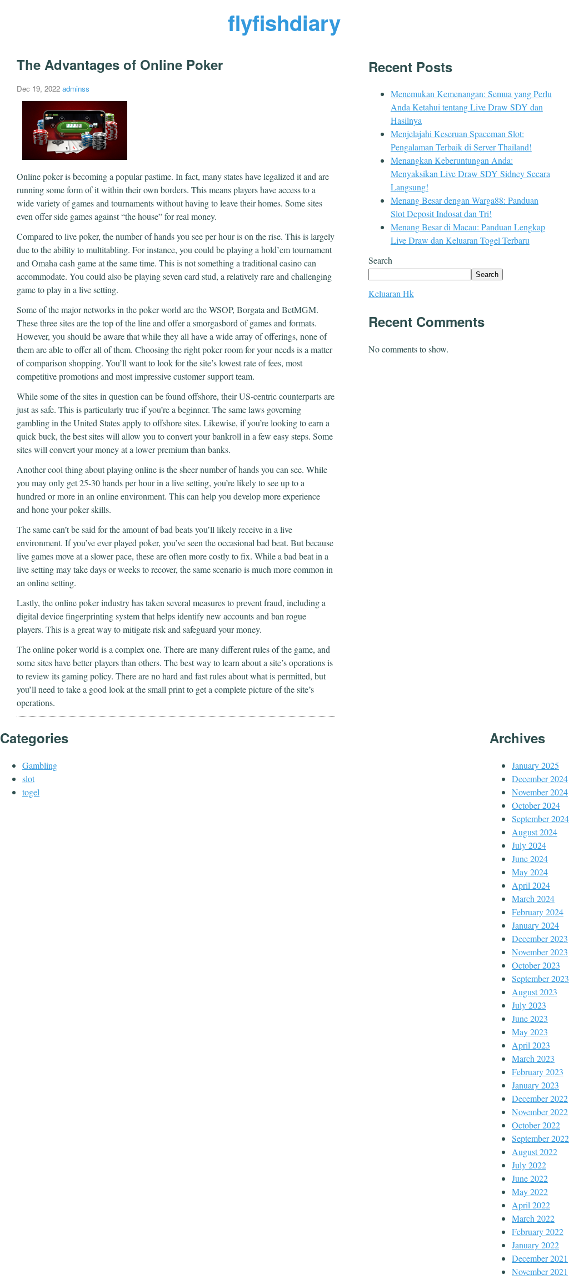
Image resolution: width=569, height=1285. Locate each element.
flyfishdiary (284, 22)
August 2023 (534, 991)
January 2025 (535, 765)
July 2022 (529, 1165)
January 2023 (535, 1085)
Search (380, 260)
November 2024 (540, 792)
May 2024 (530, 872)
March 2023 (533, 1058)
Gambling (39, 765)
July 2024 (529, 845)
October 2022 (536, 1125)
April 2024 (531, 885)
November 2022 (540, 1111)
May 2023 (530, 1031)
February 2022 (537, 1231)
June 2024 (530, 858)
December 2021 (540, 1258)
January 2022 (535, 1245)
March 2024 (533, 898)
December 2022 (540, 1098)
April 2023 (531, 1045)
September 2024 (540, 818)
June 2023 (530, 1018)
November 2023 (540, 952)
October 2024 (536, 805)
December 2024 (540, 778)
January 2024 (535, 925)
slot (28, 778)
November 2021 (540, 1271)
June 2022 (530, 1178)
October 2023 (536, 965)
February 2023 (537, 1071)
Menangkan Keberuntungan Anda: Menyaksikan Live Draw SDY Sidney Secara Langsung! (470, 173)
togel (30, 792)
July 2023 (529, 1005)
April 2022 (531, 1205)
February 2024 (537, 912)
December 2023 (540, 938)
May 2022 (530, 1191)
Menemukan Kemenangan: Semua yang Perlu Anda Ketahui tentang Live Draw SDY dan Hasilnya (471, 107)
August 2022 (534, 1151)
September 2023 (540, 978)
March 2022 (533, 1218)
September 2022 (540, 1138)
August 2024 (534, 832)
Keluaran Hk (391, 293)
